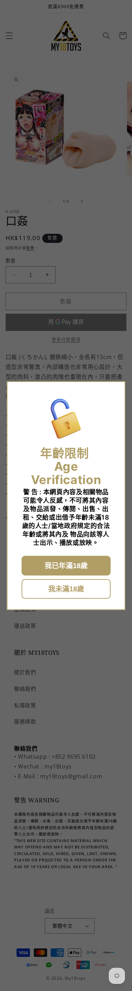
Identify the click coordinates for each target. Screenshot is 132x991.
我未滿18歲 (66, 589)
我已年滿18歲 (66, 566)
